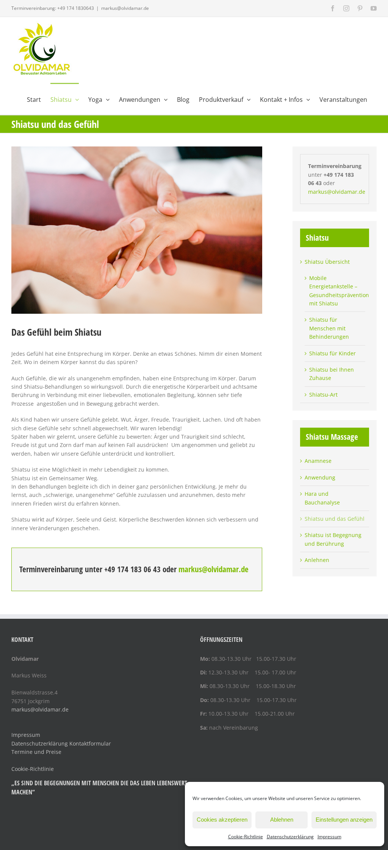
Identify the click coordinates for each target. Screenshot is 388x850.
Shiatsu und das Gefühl (335, 518)
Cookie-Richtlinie (245, 836)
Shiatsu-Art (323, 394)
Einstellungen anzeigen (344, 819)
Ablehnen (281, 819)
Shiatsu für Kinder (332, 353)
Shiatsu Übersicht (327, 261)
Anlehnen (317, 560)
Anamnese (318, 460)
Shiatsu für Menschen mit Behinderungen (329, 328)
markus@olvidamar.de (125, 8)
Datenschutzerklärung (290, 836)
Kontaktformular (90, 743)
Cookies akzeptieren (222, 819)
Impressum (329, 836)
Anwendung (320, 477)
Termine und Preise (36, 751)
